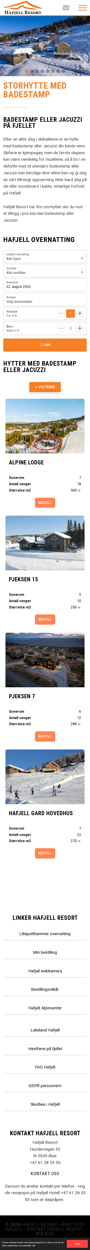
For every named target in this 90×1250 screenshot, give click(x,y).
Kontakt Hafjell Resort (54, 1229)
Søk (47, 345)
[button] (26, 71)
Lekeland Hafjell (45, 1030)
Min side (45, 1233)
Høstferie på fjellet (45, 1048)
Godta (77, 1243)
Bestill (45, 503)
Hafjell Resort (39, 1224)
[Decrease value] (61, 313)
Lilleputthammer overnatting (45, 933)
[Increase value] (80, 313)
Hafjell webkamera (45, 970)
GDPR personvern (45, 1085)
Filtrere (46, 387)
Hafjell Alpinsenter (45, 1007)
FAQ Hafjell (45, 1067)
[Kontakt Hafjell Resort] (67, 7)
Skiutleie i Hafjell (45, 1104)
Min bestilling (45, 952)
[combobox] (45, 256)
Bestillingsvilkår (45, 989)
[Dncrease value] (61, 328)
